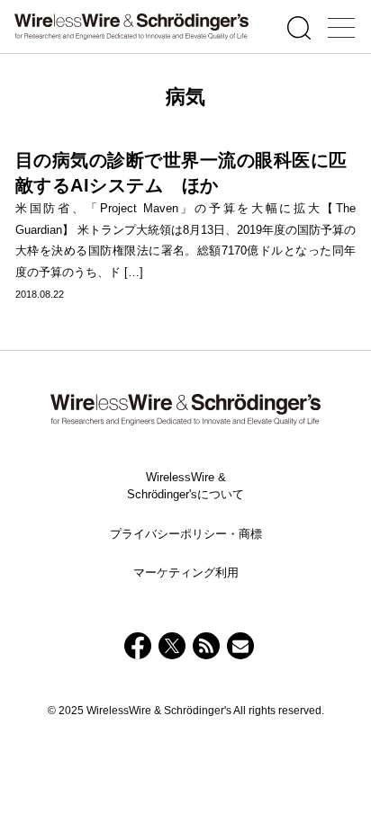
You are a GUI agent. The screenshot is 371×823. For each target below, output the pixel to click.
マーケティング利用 (186, 572)
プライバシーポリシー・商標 (186, 534)
